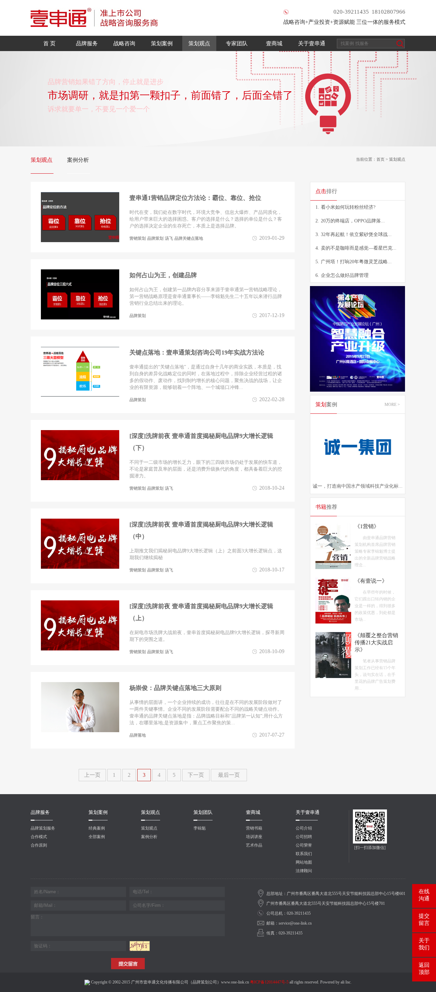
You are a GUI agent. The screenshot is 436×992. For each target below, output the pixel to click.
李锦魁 (199, 828)
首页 (380, 159)
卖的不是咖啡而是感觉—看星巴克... (355, 248)
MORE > (392, 404)
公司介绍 (304, 828)
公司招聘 (304, 836)
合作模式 (39, 836)
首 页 (49, 43)
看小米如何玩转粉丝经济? (345, 207)
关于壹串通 (311, 43)
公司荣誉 (304, 845)
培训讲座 (254, 836)
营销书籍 (254, 828)
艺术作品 (254, 845)
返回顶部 (424, 968)
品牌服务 (87, 43)
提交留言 (424, 919)
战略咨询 (124, 43)
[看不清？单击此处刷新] (139, 946)
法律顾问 (304, 870)
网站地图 (304, 862)
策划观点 (199, 43)
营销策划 (137, 238)
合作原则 (39, 845)
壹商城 (274, 43)
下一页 (196, 775)
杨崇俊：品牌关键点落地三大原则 (175, 687)
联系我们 (304, 853)
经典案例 (97, 828)
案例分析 (78, 160)
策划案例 (162, 43)
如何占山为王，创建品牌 (163, 275)
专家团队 (237, 43)
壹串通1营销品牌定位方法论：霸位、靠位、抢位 (195, 197)
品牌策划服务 (43, 828)
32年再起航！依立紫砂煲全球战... (353, 234)
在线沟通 (424, 894)
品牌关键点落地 (188, 238)
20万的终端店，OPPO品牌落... (350, 220)
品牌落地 (137, 735)
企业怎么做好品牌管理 (342, 275)
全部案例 (97, 836)
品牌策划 (155, 238)
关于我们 (424, 944)
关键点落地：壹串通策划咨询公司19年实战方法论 (196, 352)
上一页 (92, 775)
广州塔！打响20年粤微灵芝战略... (353, 261)
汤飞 (169, 238)
